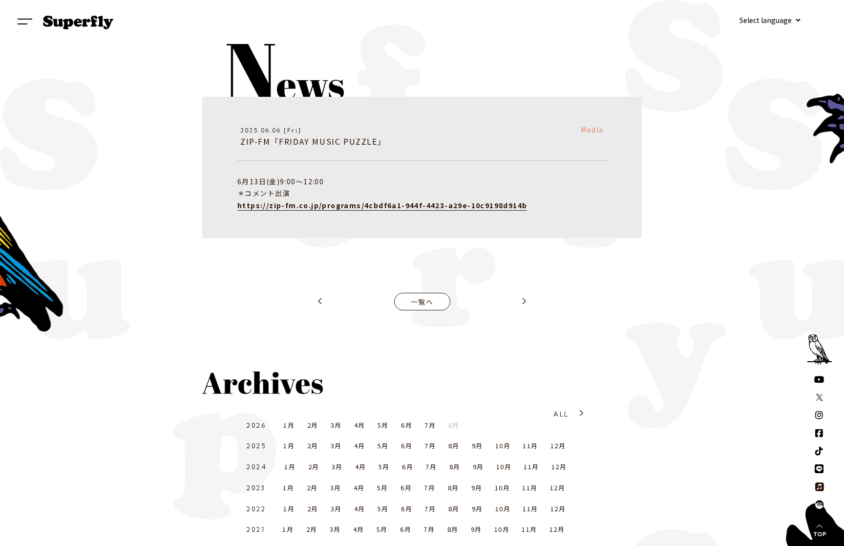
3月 (336, 425)
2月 (312, 425)
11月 (530, 445)
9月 (477, 445)
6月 (406, 425)
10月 (502, 445)
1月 (289, 425)
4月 (359, 425)
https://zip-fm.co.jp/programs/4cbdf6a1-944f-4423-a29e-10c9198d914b (382, 205)
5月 (383, 425)
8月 (454, 445)
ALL (561, 414)
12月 (558, 445)
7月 (430, 425)
